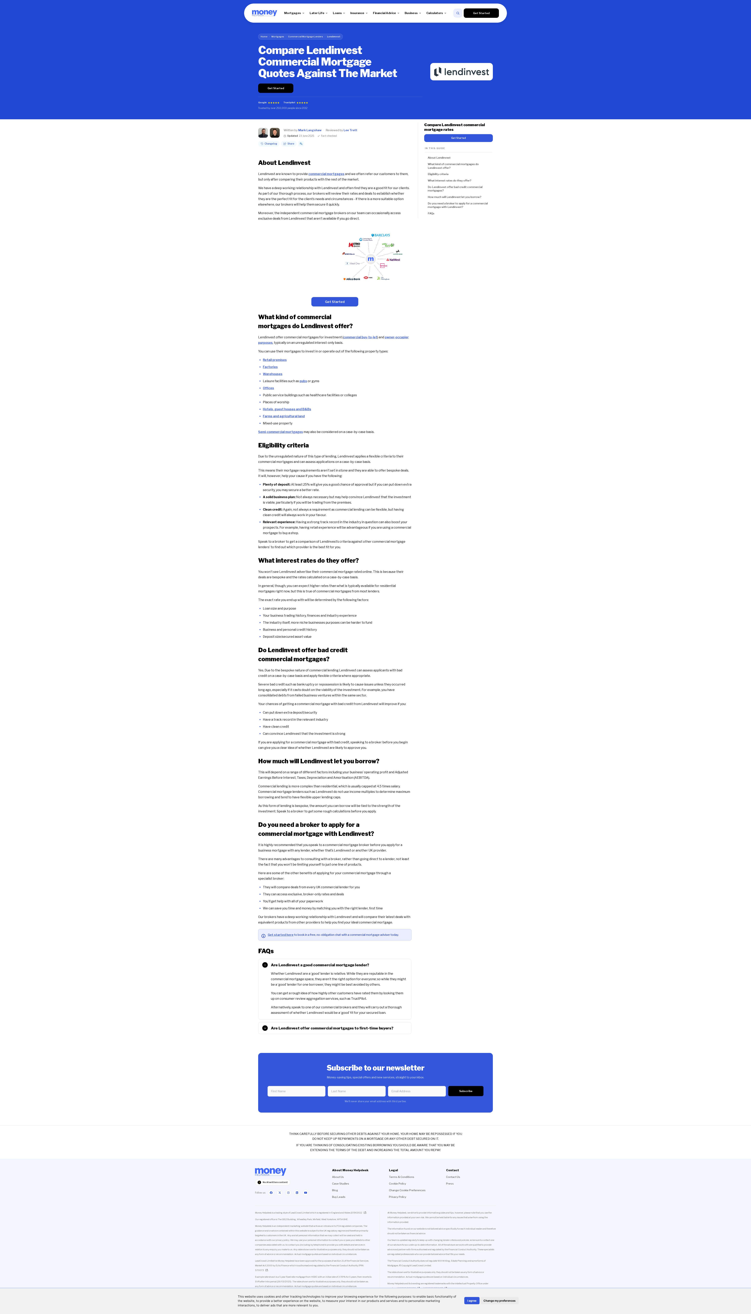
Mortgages (292, 13)
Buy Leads (338, 1196)
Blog (335, 1190)
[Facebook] (271, 1193)
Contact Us (453, 1176)
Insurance (357, 13)
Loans (337, 13)
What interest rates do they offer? (449, 180)
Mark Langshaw (310, 130)
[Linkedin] (297, 1193)
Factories (270, 367)
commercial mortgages (326, 174)
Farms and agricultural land (284, 416)
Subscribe (466, 1091)
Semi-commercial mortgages (280, 432)
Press (450, 1183)
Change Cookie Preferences (407, 1190)
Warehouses (272, 374)
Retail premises (275, 360)
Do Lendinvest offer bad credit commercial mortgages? (455, 188)
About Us (338, 1176)
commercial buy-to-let (360, 337)
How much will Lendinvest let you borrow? (454, 196)
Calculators (434, 13)
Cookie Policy (397, 1183)
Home (264, 36)
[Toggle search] (458, 13)
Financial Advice (384, 13)
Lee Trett (350, 130)
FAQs (431, 213)
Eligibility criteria (438, 174)
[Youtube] (305, 1193)
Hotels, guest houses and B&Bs (287, 409)
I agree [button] (471, 1300)
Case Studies (340, 1183)
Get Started (481, 13)
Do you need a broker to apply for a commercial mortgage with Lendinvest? (458, 205)
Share (290, 143)
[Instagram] (288, 1193)
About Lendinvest (439, 157)
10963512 (356, 1212)
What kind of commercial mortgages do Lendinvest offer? (453, 166)
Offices (268, 388)
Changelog (271, 143)
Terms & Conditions (401, 1176)
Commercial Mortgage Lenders (305, 36)
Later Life (317, 13)
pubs (303, 381)
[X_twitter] (280, 1193)
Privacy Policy (397, 1196)
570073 (259, 1270)
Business (411, 13)
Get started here (281, 935)
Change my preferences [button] (499, 1300)
